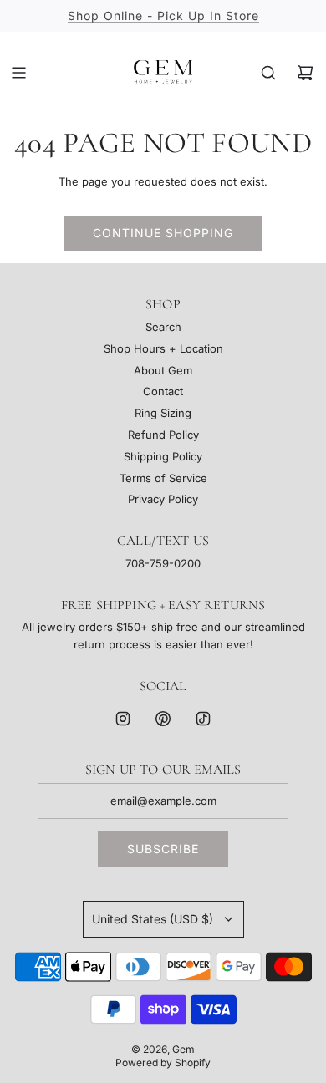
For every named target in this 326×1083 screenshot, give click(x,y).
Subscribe (163, 848)
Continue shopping (163, 233)
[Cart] (305, 72)
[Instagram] (122, 718)
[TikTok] (203, 718)
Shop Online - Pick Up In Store (163, 15)
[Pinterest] (163, 718)
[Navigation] (18, 72)
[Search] (268, 72)
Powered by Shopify (163, 1062)
